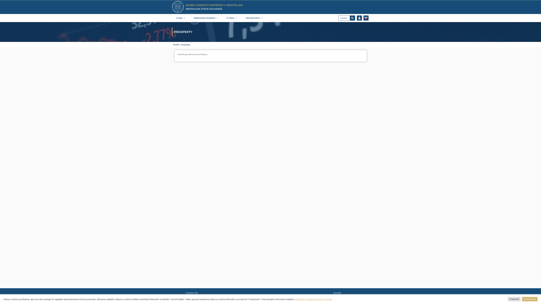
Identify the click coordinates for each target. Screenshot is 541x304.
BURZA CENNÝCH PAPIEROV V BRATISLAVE (214, 5)
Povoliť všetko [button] (530, 299)
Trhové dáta (253, 18)
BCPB (176, 45)
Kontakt (337, 293)
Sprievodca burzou (204, 18)
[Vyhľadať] (352, 18)
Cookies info (192, 293)
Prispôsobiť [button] (514, 299)
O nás (179, 18)
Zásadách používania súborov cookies (313, 299)
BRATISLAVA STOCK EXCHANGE (204, 9)
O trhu (230, 18)
